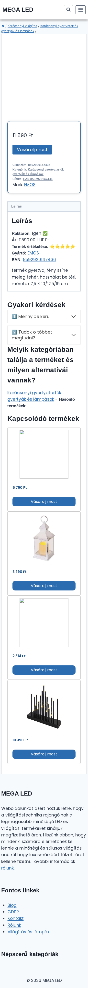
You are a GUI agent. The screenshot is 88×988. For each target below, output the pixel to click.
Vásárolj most (32, 149)
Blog (12, 905)
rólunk (7, 868)
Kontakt (16, 918)
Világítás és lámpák (28, 932)
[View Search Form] (68, 9)
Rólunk (14, 925)
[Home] (2, 26)
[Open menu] (81, 9)
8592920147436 (39, 260)
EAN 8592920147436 (38, 179)
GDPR (13, 912)
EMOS (29, 185)
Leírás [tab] (16, 206)
